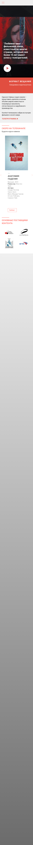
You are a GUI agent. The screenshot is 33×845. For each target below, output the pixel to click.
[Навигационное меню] (3, 3)
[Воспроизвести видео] (7, 841)
